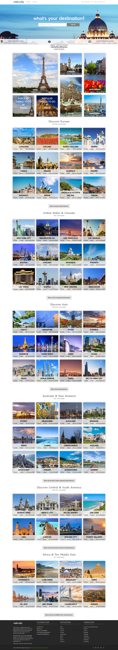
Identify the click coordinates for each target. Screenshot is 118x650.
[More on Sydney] (24, 413)
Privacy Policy (34, 647)
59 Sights (92, 240)
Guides (15, 92)
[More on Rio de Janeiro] (71, 505)
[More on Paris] (35, 73)
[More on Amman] (94, 596)
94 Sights (92, 173)
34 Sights (92, 447)
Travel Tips (87, 1)
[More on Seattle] (47, 279)
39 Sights (21, 380)
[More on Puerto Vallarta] (94, 529)
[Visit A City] (17, 623)
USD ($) (28, 1)
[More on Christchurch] (71, 438)
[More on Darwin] (94, 462)
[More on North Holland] (71, 139)
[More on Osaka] (94, 346)
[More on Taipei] (71, 371)
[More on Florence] (71, 163)
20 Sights (92, 539)
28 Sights (92, 606)
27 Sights (45, 380)
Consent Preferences (43, 634)
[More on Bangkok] (24, 346)
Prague (62, 632)
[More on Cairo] (94, 572)
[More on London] (71, 64)
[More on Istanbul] (94, 322)
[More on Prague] (47, 163)
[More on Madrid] (94, 163)
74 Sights (33, 92)
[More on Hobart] (47, 462)
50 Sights (45, 240)
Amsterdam (63, 634)
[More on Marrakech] (24, 572)
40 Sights (21, 447)
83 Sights (92, 115)
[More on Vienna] (94, 139)
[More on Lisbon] (94, 188)
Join (92, 1)
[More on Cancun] (47, 529)
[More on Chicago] (47, 255)
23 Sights (68, 447)
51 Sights (45, 197)
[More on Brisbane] (94, 413)
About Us (39, 628)
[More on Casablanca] (71, 596)
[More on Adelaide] (94, 438)
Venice (62, 639)
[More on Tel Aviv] (24, 596)
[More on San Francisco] (71, 230)
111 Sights (21, 240)
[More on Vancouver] (94, 279)
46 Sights (21, 515)
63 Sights (68, 240)
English (34, 1)
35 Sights (68, 264)
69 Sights (21, 332)
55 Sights (92, 264)
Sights (21, 149)
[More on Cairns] (47, 438)
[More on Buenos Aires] (24, 505)
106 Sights (68, 73)
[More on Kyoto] (71, 322)
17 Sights (92, 472)
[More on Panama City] (71, 529)
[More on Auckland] (71, 413)
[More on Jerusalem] (71, 572)
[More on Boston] (24, 255)
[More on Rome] (71, 97)
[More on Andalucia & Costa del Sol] (71, 188)
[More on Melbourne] (47, 413)
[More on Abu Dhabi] (47, 596)
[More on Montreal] (71, 255)
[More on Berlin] (47, 188)
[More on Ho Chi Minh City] (94, 371)
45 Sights (92, 149)
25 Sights (92, 380)
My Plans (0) (102, 1)
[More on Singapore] (47, 322)
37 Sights (68, 173)
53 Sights (68, 289)
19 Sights (68, 606)
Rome (61, 637)
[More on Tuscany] (47, 139)
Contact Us (40, 627)
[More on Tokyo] (24, 322)
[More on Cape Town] (47, 572)
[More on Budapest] (24, 188)
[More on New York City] (24, 230)
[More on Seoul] (24, 371)
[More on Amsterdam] (95, 73)
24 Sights (21, 472)
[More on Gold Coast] (24, 462)
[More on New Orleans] (71, 279)
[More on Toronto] (94, 255)
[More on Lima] (24, 529)
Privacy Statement (42, 630)
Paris (61, 627)
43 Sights (45, 289)
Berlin (61, 636)
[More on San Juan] (94, 505)
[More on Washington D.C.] (47, 230)
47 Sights (92, 91)
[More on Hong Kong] (47, 346)
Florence (62, 641)
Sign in (96, 1)
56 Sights (21, 197)
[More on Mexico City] (47, 505)
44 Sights (21, 289)
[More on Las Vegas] (24, 279)
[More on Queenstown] (71, 462)
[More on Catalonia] (24, 139)
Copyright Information (43, 632)
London (62, 630)
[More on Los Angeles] (94, 230)
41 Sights (45, 264)
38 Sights (92, 197)
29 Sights (92, 356)
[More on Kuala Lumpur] (47, 371)
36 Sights (21, 173)
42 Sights (45, 173)
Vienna (62, 628)
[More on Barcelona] (95, 106)
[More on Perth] (24, 438)
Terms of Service (44, 647)
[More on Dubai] (71, 346)
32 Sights (45, 423)
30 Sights (92, 289)
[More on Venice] (24, 163)
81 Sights (68, 115)
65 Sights (45, 356)
